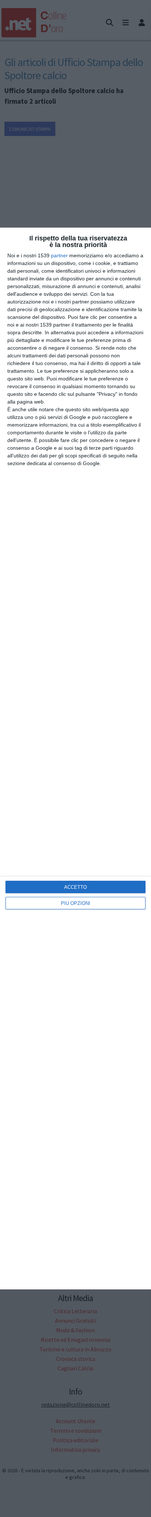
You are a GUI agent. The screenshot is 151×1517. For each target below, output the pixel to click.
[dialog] (75, 758)
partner (59, 255)
